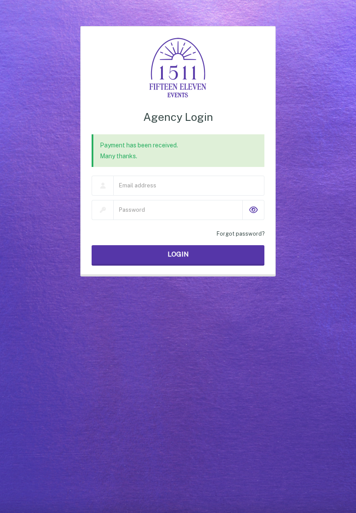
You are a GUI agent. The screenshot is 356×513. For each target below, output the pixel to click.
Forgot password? (240, 233)
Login (178, 254)
